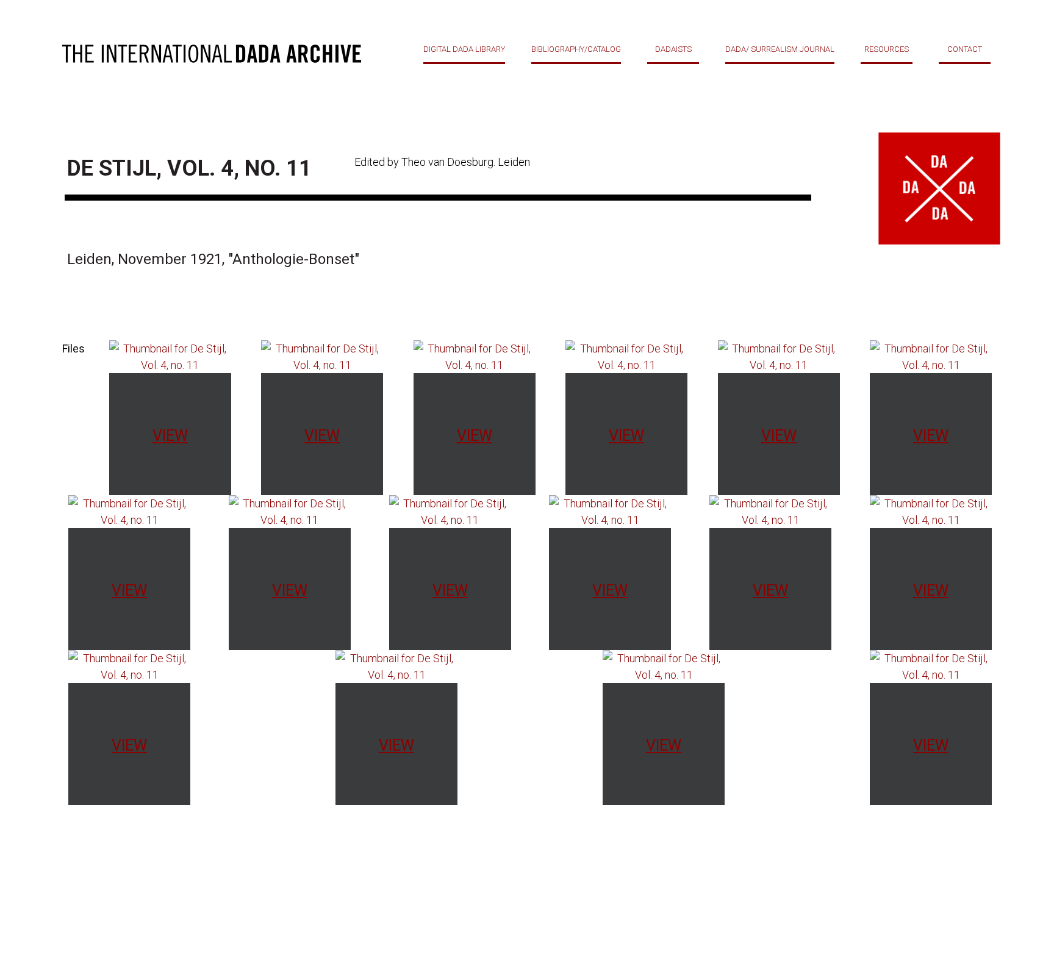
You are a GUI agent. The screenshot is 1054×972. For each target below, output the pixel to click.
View (170, 436)
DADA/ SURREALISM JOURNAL (779, 49)
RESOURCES (886, 49)
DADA (211, 54)
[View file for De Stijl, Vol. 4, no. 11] (170, 355)
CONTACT (964, 49)
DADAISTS (673, 49)
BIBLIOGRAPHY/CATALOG (576, 49)
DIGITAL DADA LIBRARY (464, 49)
